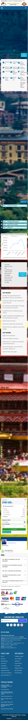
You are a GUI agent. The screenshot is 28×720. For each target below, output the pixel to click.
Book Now (14, 529)
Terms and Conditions (6, 672)
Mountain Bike (18, 670)
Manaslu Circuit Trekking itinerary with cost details (7, 705)
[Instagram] (14, 625)
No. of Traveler (6, 524)
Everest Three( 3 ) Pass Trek (6, 699)
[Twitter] (11, 625)
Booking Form (4, 668)
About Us (3, 658)
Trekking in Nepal (19, 656)
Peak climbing (18, 663)
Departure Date (6, 520)
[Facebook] (7, 625)
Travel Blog (3, 665)
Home (2, 656)
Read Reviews (4, 661)
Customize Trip (22, 274)
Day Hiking (17, 665)
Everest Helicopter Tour (7, 696)
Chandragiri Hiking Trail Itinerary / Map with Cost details (7, 692)
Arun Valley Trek (5, 689)
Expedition (17, 661)
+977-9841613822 (9, 551)
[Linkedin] (18, 625)
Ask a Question (24, 55)
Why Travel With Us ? (6, 675)
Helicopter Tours (19, 668)
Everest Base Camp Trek (7, 702)
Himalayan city (7, 124)
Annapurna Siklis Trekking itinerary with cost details (6, 686)
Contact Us (3, 663)
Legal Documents (5, 670)
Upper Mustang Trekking (7, 708)
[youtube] (21, 625)
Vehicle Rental (18, 672)
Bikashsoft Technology (16, 718)
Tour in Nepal (18, 658)
